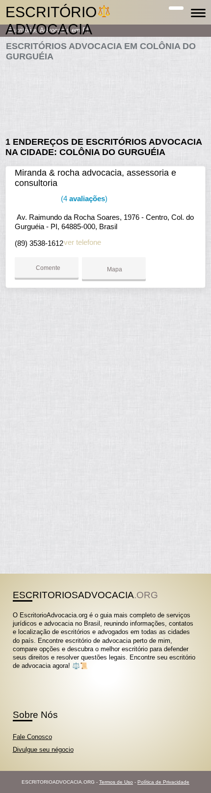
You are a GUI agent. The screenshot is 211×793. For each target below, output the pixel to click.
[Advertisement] (105, 95)
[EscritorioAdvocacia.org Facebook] (15, 674)
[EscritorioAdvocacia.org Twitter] (19, 674)
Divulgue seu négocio (43, 749)
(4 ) (83, 198)
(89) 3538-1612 (39, 243)
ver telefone (82, 242)
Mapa (114, 269)
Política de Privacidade (163, 782)
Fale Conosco (32, 736)
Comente (47, 267)
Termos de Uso (116, 782)
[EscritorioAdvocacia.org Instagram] (24, 674)
